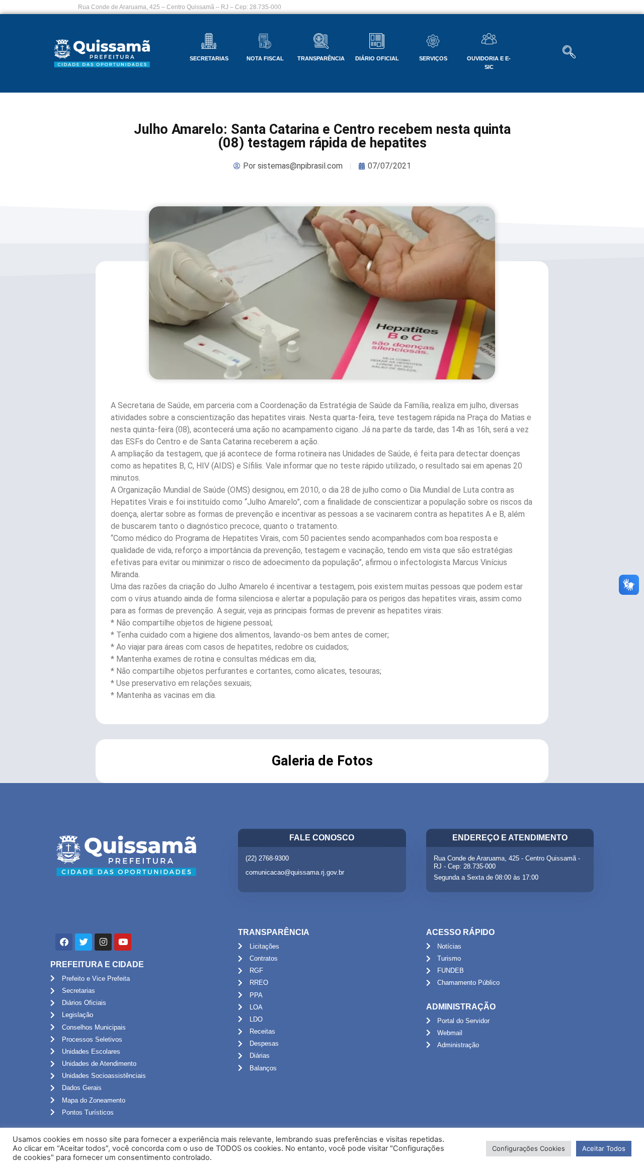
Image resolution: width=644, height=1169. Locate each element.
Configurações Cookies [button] (528, 1148)
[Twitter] (83, 942)
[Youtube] (122, 942)
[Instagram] (103, 942)
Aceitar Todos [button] (603, 1148)
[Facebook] (63, 942)
